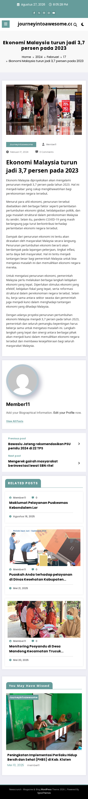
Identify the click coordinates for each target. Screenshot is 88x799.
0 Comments (46, 152)
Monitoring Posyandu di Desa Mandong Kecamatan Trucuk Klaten (35, 649)
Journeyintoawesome (21, 144)
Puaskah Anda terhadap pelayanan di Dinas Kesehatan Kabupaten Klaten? (40, 577)
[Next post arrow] (79, 463)
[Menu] (6, 24)
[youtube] (54, 13)
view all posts (14, 421)
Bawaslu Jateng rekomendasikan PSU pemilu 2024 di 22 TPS (39, 446)
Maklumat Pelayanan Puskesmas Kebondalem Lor (38, 505)
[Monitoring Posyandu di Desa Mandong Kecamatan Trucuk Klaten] (44, 619)
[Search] (75, 25)
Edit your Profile (63, 412)
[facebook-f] (34, 13)
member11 (51, 144)
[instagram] (49, 13)
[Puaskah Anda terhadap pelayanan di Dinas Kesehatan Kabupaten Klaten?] (44, 547)
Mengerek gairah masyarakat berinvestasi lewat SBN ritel (33, 463)
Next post (14, 455)
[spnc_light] (82, 25)
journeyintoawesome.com (48, 24)
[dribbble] (44, 13)
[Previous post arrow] (79, 443)
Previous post (17, 438)
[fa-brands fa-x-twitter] (39, 13)
